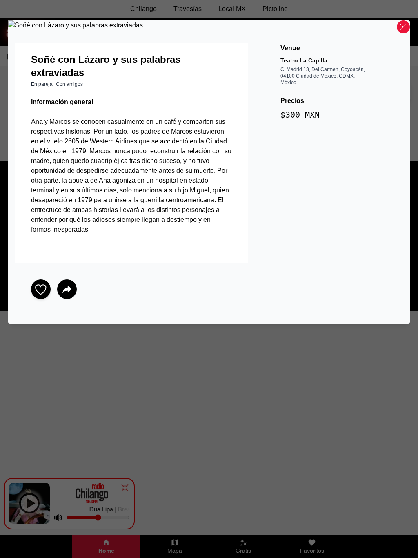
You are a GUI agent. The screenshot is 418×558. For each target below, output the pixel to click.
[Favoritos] (41, 289)
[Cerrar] (403, 26)
